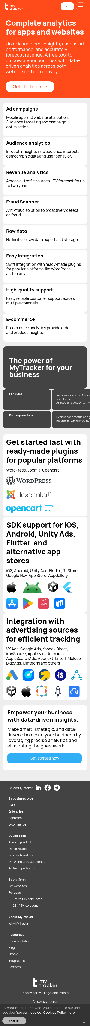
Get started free (30, 86)
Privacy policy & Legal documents (45, 993)
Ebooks (14, 954)
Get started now (44, 758)
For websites (18, 886)
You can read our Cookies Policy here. (46, 1012)
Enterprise (16, 811)
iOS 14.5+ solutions (25, 905)
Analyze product (20, 842)
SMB (12, 805)
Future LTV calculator (27, 899)
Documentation (19, 941)
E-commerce (17, 824)
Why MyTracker (19, 923)
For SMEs (15, 394)
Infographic (17, 961)
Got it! (14, 1020)
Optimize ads (18, 849)
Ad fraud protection (22, 868)
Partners (15, 967)
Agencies (15, 818)
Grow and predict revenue (27, 862)
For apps (15, 892)
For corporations (21, 415)
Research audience (22, 855)
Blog (12, 948)
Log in (67, 6)
